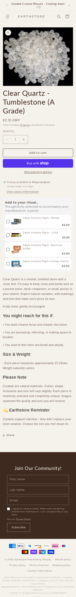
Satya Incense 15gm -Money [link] (41, 217)
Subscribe (18, 527)
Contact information (40, 571)
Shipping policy (61, 565)
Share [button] (10, 435)
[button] (7, 16)
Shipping (25, 125)
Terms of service (39, 565)
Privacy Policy (23, 519)
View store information (23, 191)
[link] (16, 221)
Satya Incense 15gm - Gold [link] (40, 232)
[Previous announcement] (7, 5)
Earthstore (20, 559)
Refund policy (63, 559)
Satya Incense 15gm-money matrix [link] (46, 261)
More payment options (38, 172)
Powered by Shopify (39, 559)
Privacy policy (17, 565)
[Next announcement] (69, 5)
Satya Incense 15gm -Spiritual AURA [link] (42, 246)
